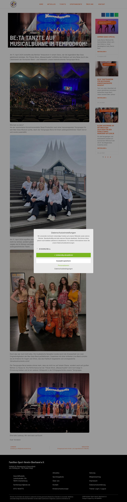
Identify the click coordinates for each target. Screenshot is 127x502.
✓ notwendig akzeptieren (63, 255)
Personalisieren (63, 265)
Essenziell (45, 249)
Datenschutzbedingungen (63, 268)
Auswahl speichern (63, 261)
